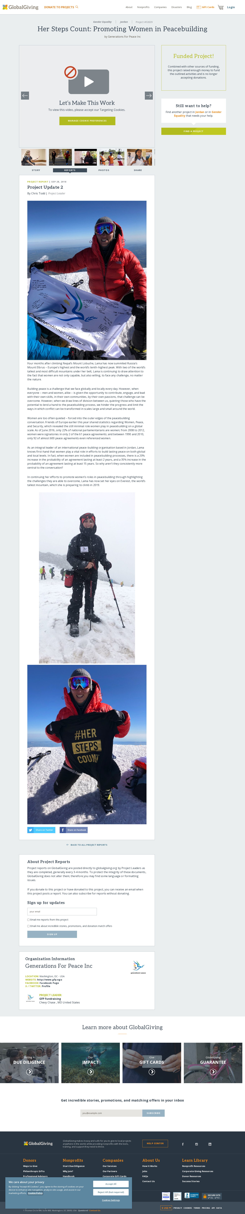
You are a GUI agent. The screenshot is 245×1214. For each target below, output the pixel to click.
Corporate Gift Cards (114, 1176)
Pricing (206, 1208)
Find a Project (194, 131)
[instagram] (196, 1144)
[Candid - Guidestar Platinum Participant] (178, 1196)
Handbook (68, 1176)
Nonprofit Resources (193, 1166)
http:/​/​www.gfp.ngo (49, 979)
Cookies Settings (111, 1200)
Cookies (188, 1208)
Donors (29, 1161)
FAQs (145, 1176)
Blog (189, 7)
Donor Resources (191, 1176)
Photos (103, 170)
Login (231, 7)
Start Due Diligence (73, 1166)
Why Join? (68, 1171)
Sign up (52, 934)
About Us (151, 1161)
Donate (59, 7)
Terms (197, 1208)
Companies (160, 7)
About (129, 7)
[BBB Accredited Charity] (193, 1196)
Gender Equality (102, 21)
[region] (68, 1193)
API (213, 1208)
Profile (46, 986)
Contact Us (148, 1181)
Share (138, 170)
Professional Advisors (35, 1176)
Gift (208, 7)
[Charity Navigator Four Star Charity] (167, 1196)
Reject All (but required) (111, 1192)
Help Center (155, 1143)
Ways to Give (30, 1166)
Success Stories (191, 1181)
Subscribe (153, 1113)
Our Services (109, 1166)
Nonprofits (143, 7)
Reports (70, 170)
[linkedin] (209, 1144)
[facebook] (183, 1144)
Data (219, 1208)
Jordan (124, 21)
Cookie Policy (35, 1193)
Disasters (176, 7)
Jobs (144, 1171)
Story (36, 170)
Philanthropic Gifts (33, 1171)
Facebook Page (49, 983)
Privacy (178, 1208)
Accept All (111, 1183)
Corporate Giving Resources (197, 1171)
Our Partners (110, 1171)
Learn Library (195, 1161)
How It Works (149, 1166)
